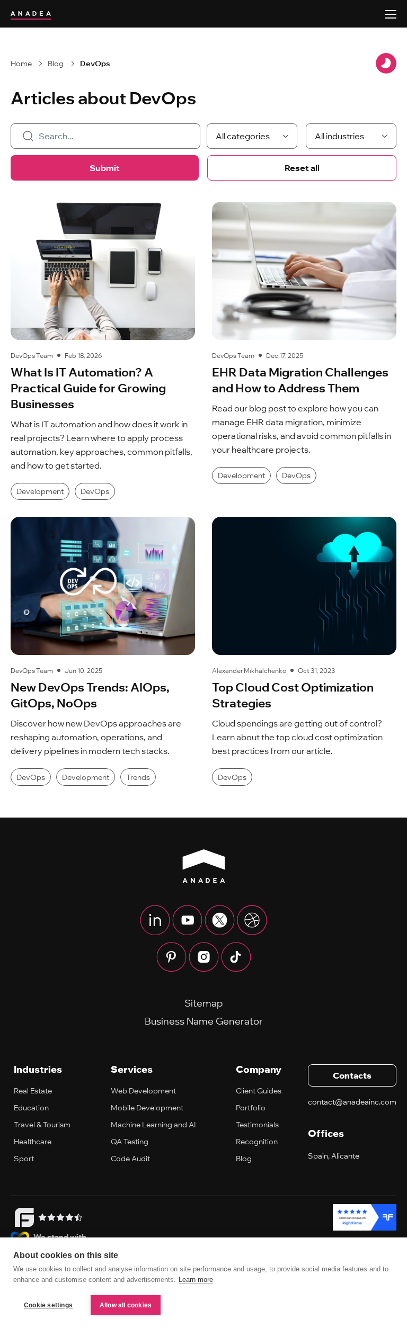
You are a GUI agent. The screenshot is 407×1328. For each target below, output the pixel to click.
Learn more (196, 1280)
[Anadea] (203, 866)
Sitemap (203, 1003)
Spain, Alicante (333, 1156)
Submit (105, 168)
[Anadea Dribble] (252, 920)
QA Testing (129, 1141)
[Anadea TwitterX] (220, 920)
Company (258, 1069)
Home (21, 63)
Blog (56, 63)
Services (132, 1069)
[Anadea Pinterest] (171, 957)
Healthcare (32, 1141)
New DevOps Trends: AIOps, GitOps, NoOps (90, 695)
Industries (38, 1069)
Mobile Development (147, 1107)
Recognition (257, 1141)
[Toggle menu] (390, 14)
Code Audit (130, 1158)
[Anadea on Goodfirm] (47, 1217)
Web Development (143, 1091)
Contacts (352, 1075)
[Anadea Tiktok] (236, 957)
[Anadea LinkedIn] (155, 920)
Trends (138, 777)
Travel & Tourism (42, 1124)
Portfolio (251, 1107)
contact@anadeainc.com (352, 1102)
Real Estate (33, 1091)
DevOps (95, 63)
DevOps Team (32, 356)
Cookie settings (48, 1305)
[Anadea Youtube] (187, 920)
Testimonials (257, 1124)
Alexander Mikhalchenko (249, 671)
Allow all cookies (126, 1305)
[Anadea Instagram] (204, 957)
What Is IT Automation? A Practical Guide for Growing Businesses (88, 388)
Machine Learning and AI (153, 1124)
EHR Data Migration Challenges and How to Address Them (300, 380)
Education (31, 1107)
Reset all (302, 168)
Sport (24, 1158)
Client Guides (258, 1091)
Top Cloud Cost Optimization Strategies (293, 695)
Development (40, 491)
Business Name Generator (204, 1021)
